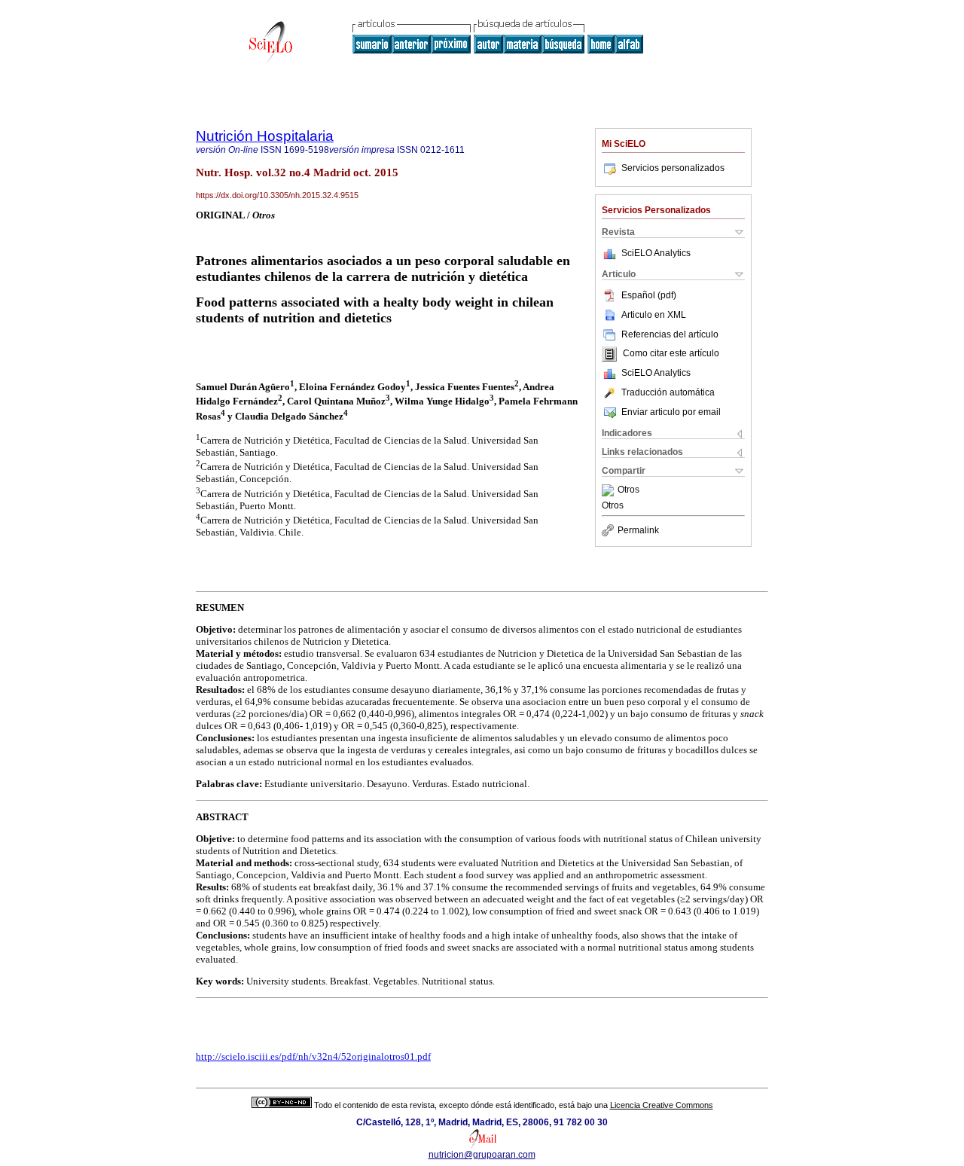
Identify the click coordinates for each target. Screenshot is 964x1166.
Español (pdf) (648, 295)
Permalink (638, 530)
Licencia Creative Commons (661, 1105)
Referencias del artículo (669, 334)
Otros (628, 490)
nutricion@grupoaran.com (482, 1154)
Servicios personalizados (673, 168)
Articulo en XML (653, 315)
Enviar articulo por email (671, 412)
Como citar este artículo (671, 354)
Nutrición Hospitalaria (265, 136)
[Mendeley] (610, 490)
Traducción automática (668, 392)
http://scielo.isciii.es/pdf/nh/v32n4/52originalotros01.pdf (313, 1056)
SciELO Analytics (656, 253)
